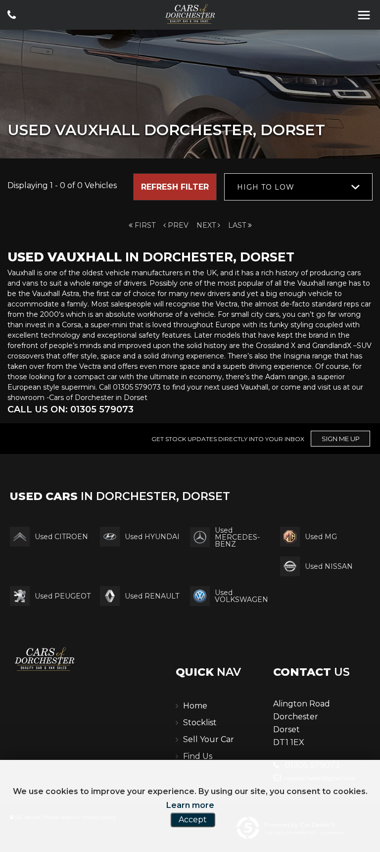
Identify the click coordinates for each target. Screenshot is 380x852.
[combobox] (298, 186)
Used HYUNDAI (152, 536)
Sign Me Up (341, 439)
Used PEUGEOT (63, 596)
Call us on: (70, 409)
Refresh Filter (175, 187)
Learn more (190, 805)
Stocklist (200, 722)
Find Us (197, 756)
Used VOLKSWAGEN (241, 596)
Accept (193, 819)
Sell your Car (208, 739)
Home (195, 705)
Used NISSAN (329, 566)
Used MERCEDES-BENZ (237, 537)
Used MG (321, 536)
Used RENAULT (152, 596)
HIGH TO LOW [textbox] (265, 187)
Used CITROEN (61, 536)
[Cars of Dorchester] (190, 14)
